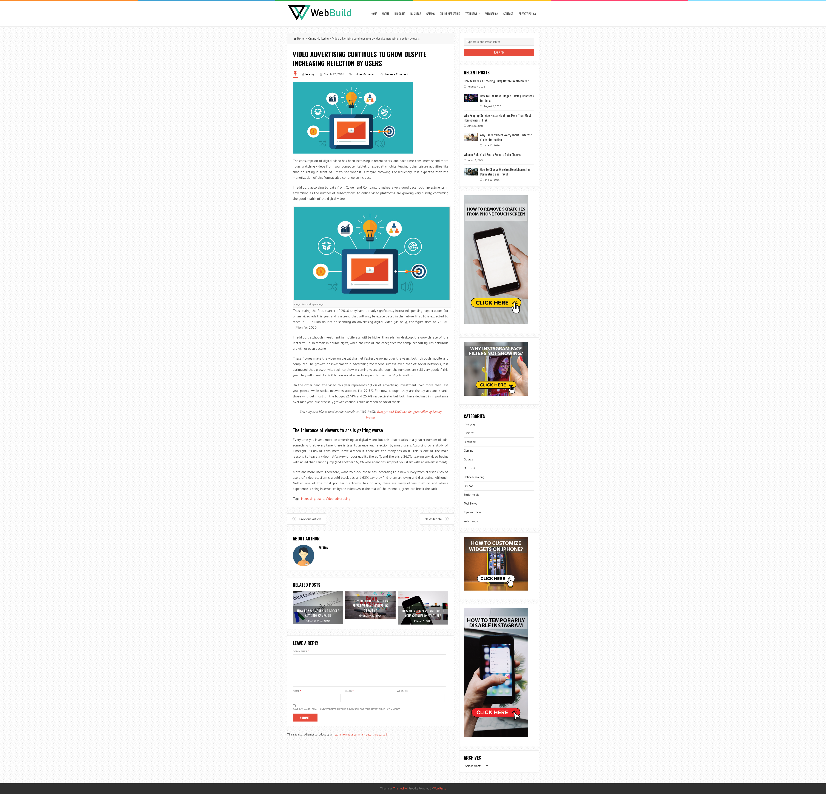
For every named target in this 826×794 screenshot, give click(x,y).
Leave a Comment (396, 74)
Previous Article (310, 519)
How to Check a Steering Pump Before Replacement (496, 80)
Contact (508, 13)
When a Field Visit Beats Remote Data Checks (492, 154)
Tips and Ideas (472, 512)
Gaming (430, 13)
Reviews (468, 486)
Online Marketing (450, 13)
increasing (308, 498)
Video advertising (338, 498)
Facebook (470, 442)
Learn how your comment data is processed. (361, 734)
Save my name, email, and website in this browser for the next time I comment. (346, 709)
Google (468, 459)
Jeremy (309, 74)
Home (374, 13)
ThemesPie (400, 788)
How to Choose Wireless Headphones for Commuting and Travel (505, 171)
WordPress (439, 788)
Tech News (471, 13)
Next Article (433, 519)
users (320, 498)
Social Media (471, 495)
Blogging (400, 13)
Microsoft (469, 468)
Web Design (491, 13)
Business (415, 13)
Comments (301, 651)
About (385, 13)
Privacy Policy (527, 13)
